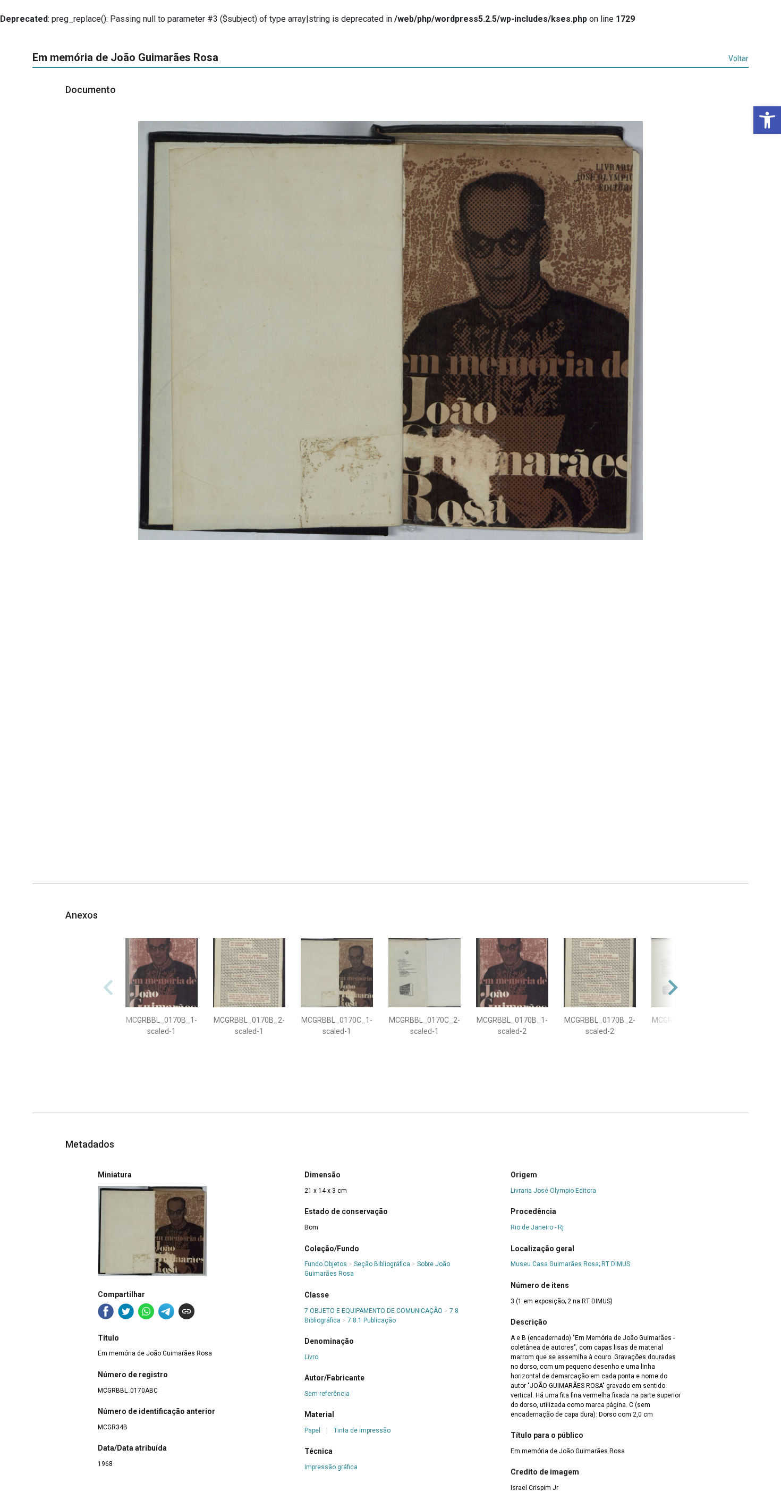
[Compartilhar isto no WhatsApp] (146, 1311)
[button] (767, 120)
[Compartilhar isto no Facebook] (106, 1311)
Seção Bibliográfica (382, 1264)
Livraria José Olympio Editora (553, 1190)
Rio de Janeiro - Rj (537, 1227)
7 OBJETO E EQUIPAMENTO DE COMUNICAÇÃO (373, 1311)
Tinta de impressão (362, 1430)
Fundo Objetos (325, 1264)
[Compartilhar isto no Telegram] (166, 1311)
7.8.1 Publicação (371, 1320)
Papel (312, 1430)
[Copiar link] (186, 1311)
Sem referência (327, 1393)
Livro (311, 1357)
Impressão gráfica (331, 1467)
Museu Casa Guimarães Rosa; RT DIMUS (570, 1264)
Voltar (738, 58)
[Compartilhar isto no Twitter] (126, 1311)
